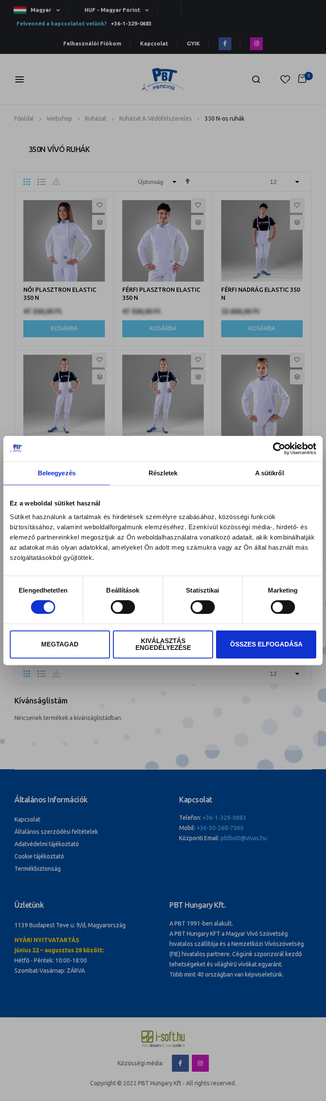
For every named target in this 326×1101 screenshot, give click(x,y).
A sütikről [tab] (269, 473)
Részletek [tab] (163, 473)
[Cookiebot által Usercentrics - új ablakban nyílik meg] (279, 448)
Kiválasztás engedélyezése (163, 644)
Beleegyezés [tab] (57, 473)
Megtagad (60, 644)
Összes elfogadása (266, 644)
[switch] (123, 608)
